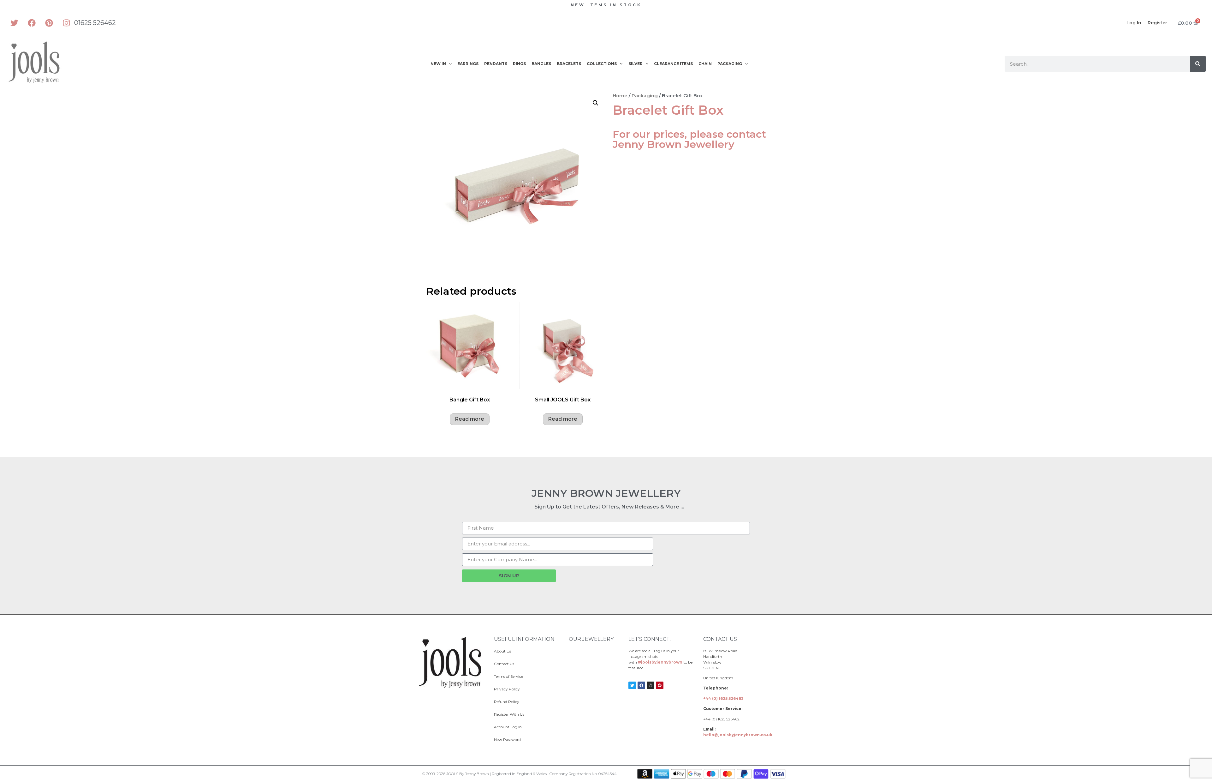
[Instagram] (66, 23)
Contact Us (504, 663)
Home (620, 96)
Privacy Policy (507, 689)
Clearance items (673, 63)
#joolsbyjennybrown (660, 662)
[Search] (1198, 64)
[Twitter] (14, 23)
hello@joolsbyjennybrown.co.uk (737, 734)
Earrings (467, 63)
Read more (469, 419)
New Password (507, 739)
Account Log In (508, 727)
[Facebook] (31, 23)
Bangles (541, 63)
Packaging (729, 63)
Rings (519, 63)
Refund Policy (506, 701)
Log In (1133, 23)
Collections (602, 63)
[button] (595, 103)
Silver (635, 63)
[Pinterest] (49, 23)
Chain (705, 63)
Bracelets (569, 63)
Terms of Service (508, 676)
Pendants (495, 63)
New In (438, 63)
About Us (502, 651)
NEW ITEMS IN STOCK (606, 5)
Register (1157, 23)
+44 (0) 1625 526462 (723, 698)
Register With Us (509, 714)
